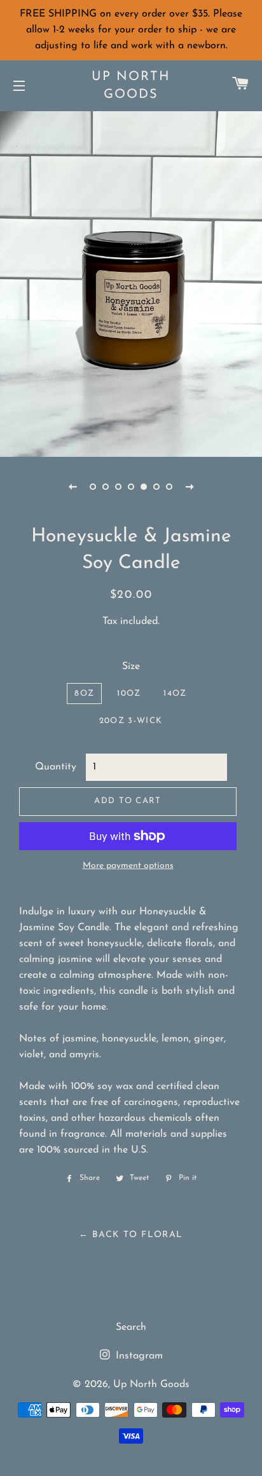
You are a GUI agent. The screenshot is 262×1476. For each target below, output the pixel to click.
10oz (129, 693)
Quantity (55, 767)
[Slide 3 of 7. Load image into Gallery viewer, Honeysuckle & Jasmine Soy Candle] (118, 486)
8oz (84, 693)
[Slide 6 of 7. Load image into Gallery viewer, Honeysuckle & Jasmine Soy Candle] (156, 486)
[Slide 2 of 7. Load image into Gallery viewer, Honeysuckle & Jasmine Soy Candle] (105, 486)
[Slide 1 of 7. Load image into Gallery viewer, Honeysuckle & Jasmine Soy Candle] (92, 486)
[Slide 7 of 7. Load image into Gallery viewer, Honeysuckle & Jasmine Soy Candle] (169, 486)
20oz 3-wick (130, 721)
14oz (174, 693)
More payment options (128, 865)
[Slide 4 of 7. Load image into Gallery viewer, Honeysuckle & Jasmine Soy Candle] (131, 486)
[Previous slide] (72, 487)
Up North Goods (131, 86)
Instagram (138, 1356)
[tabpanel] (131, 282)
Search (131, 1327)
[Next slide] (189, 487)
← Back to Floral (131, 1235)
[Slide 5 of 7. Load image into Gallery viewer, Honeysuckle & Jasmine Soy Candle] (143, 486)
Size (131, 666)
